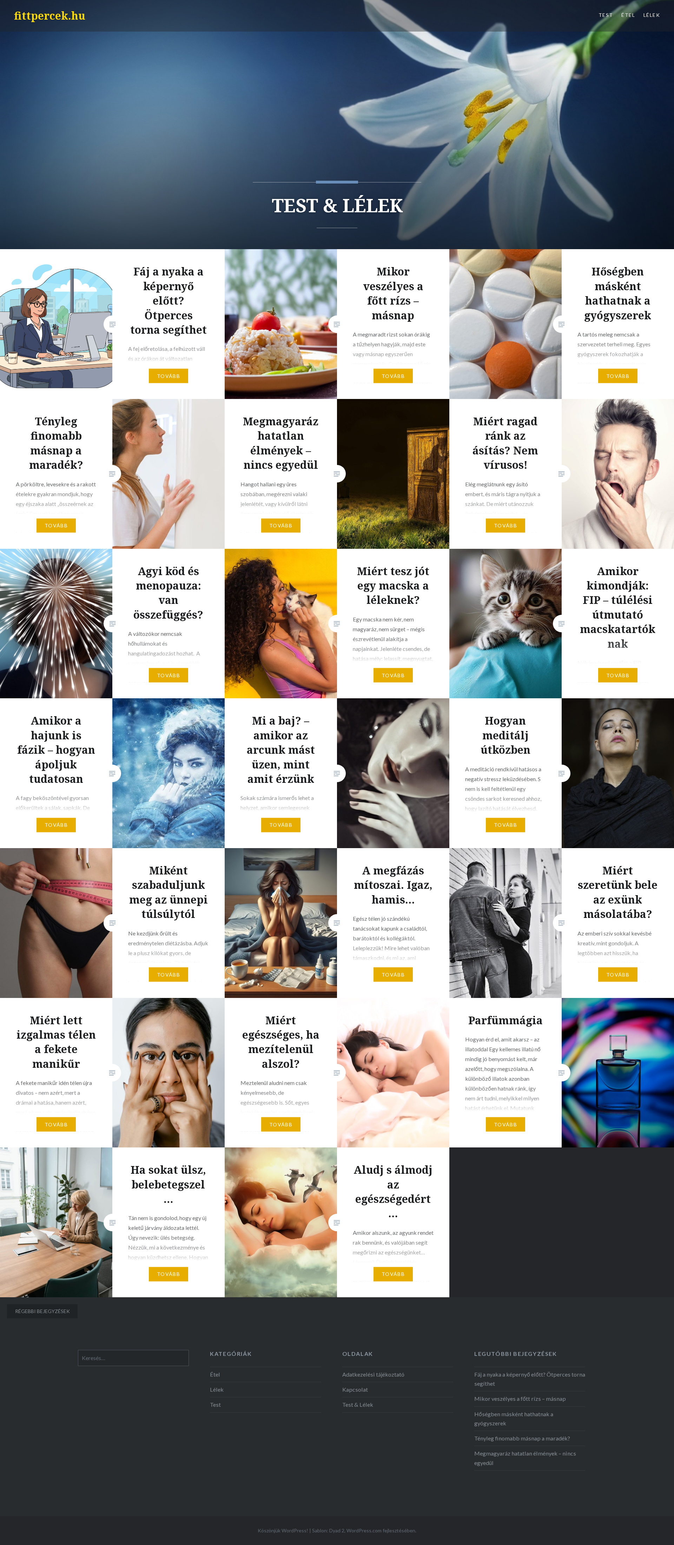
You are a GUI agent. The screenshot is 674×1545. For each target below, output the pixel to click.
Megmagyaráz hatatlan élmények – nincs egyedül (525, 1458)
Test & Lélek (357, 1404)
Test (606, 15)
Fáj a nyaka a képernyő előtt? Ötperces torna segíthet (529, 1379)
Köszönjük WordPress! (283, 1530)
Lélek (651, 15)
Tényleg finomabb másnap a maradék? (522, 1438)
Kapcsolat (355, 1389)
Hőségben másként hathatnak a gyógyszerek (513, 1418)
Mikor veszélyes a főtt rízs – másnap (520, 1398)
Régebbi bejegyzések (42, 1311)
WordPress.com (364, 1530)
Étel (628, 15)
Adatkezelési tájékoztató (373, 1374)
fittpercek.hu (49, 15)
